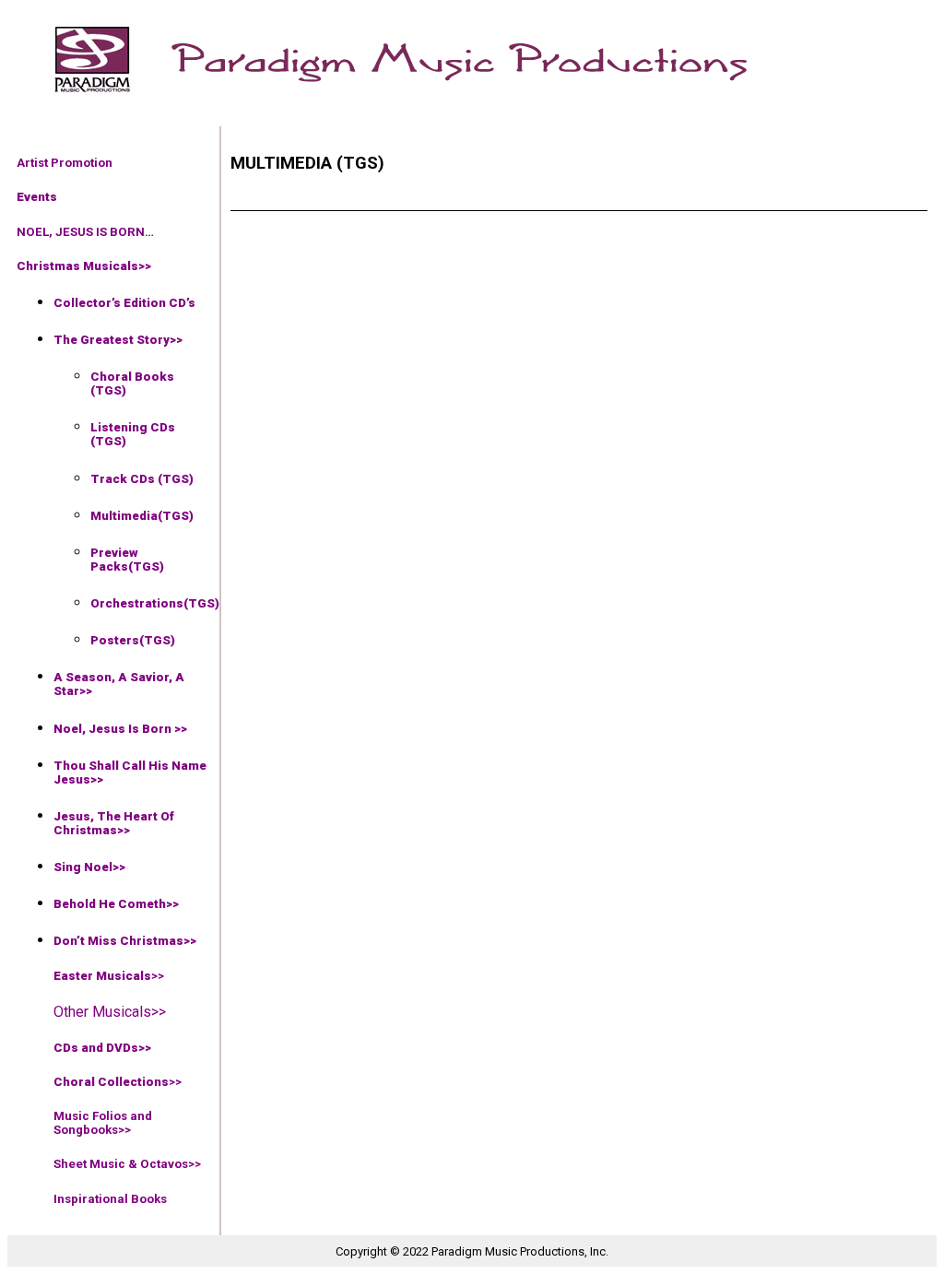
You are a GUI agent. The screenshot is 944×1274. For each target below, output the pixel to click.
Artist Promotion (64, 163)
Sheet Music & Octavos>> (127, 1164)
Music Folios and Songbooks (102, 1123)
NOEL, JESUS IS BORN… (85, 232)
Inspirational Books (110, 1199)
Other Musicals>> (109, 1011)
